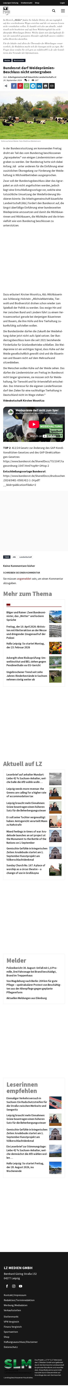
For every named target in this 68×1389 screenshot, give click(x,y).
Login (62, 3)
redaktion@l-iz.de (45, 49)
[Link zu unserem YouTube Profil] (20, 1286)
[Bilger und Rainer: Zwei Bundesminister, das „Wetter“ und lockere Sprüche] (55, 617)
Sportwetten (11, 1331)
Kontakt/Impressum (15, 1295)
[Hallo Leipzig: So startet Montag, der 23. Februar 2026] (55, 648)
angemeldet (24, 578)
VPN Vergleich (11, 1321)
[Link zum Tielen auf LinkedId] (39, 86)
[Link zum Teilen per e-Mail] (52, 86)
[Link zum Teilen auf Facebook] (14, 86)
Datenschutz (11, 1347)
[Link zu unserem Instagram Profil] (14, 1286)
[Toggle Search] (54, 11)
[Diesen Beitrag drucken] (45, 86)
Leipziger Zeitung (10, 3)
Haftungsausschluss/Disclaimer (21, 1341)
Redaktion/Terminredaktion (19, 1300)
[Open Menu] (63, 11)
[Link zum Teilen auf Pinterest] (20, 86)
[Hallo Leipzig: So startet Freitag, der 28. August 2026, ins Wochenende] (55, 1168)
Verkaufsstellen (12, 1310)
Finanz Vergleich (13, 1326)
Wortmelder (19, 60)
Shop (37, 3)
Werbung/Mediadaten (15, 1305)
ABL (14, 557)
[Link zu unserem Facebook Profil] (7, 1286)
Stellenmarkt (26, 3)
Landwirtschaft (25, 557)
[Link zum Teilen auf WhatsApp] (26, 86)
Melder (7, 60)
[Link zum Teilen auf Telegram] (33, 86)
